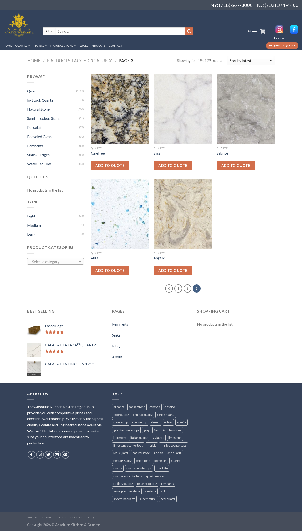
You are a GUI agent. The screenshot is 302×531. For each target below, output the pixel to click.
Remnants (35, 145)
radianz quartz (123, 483)
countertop (120, 422)
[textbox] (54, 261)
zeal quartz (168, 499)
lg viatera (158, 437)
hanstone (175, 430)
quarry (175, 461)
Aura (94, 258)
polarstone (143, 461)
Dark (31, 234)
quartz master (155, 476)
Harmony (119, 437)
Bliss (157, 153)
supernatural (147, 499)
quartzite (162, 468)
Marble (39, 45)
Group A (159, 430)
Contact (116, 45)
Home (8, 45)
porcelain (160, 461)
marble (151, 445)
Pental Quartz (122, 461)
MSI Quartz (120, 453)
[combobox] (55, 261)
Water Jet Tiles (39, 164)
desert (155, 422)
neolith (158, 453)
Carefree (98, 153)
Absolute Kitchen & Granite (77, 525)
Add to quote (110, 165)
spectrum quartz (124, 499)
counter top (139, 422)
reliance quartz (147, 483)
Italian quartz (139, 437)
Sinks (116, 335)
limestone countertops (128, 445)
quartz (117, 468)
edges (168, 422)
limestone (174, 437)
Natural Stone (61, 45)
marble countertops (173, 445)
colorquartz (121, 415)
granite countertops (126, 430)
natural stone (141, 453)
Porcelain (34, 127)
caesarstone (137, 407)
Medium (34, 225)
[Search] (189, 31)
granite (181, 422)
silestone (150, 491)
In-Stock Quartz (40, 100)
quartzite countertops (127, 476)
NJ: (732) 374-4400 (277, 5)
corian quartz (165, 415)
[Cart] (262, 31)
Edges (84, 45)
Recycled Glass (39, 136)
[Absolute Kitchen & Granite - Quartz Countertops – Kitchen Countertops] (20, 25)
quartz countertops (138, 468)
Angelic (159, 258)
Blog (116, 346)
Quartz (21, 45)
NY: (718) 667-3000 (230, 5)
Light (31, 216)
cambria (154, 407)
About (117, 357)
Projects (98, 45)
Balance (222, 153)
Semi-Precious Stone (43, 118)
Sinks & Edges (38, 154)
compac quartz (143, 415)
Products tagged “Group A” (80, 60)
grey (146, 430)
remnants (167, 483)
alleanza (119, 407)
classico (169, 407)
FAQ (91, 517)
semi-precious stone (126, 491)
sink (163, 491)
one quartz (174, 453)
